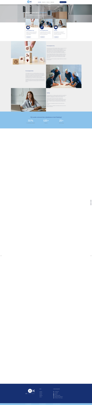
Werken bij (52, 2)
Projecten (44, 2)
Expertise (39, 2)
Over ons (48, 2)
